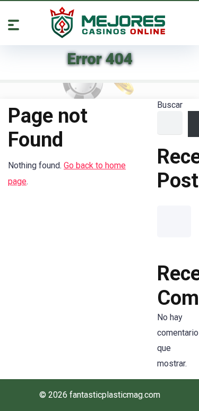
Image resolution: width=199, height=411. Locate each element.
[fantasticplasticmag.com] (107, 22)
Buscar (170, 105)
